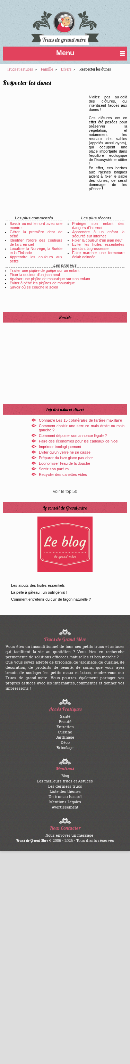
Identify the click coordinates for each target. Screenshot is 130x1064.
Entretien (65, 726)
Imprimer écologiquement (60, 447)
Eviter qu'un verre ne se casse (64, 452)
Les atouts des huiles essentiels (38, 585)
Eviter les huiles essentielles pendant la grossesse (98, 246)
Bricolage (65, 747)
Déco (65, 742)
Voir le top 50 (65, 491)
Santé (65, 716)
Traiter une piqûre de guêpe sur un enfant (44, 270)
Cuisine (65, 731)
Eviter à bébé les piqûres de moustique (42, 283)
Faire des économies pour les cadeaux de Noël (78, 441)
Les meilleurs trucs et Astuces (65, 780)
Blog (65, 775)
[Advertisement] (52, 146)
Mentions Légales (65, 801)
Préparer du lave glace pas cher (66, 458)
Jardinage (65, 737)
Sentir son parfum (54, 469)
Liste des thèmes (65, 791)
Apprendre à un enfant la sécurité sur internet (98, 234)
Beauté (65, 721)
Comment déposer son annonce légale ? (73, 435)
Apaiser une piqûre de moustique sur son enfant (50, 279)
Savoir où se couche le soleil (34, 287)
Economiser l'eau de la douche (64, 463)
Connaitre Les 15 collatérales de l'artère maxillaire (80, 420)
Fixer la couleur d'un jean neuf (97, 240)
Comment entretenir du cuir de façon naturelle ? (51, 599)
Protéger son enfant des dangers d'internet (98, 225)
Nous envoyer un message (69, 835)
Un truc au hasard (65, 796)
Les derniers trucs (65, 786)
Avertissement (65, 807)
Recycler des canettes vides (63, 474)
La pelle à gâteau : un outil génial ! (39, 592)
